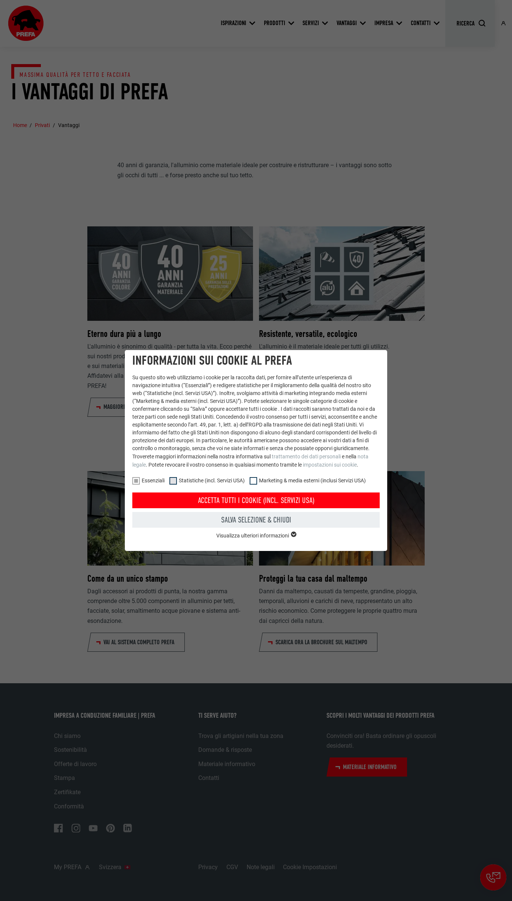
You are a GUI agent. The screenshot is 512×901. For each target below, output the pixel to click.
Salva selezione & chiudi (256, 520)
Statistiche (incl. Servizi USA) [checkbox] (212, 480)
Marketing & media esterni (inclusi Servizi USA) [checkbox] (312, 480)
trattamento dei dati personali (306, 456)
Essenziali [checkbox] (153, 480)
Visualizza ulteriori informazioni (253, 536)
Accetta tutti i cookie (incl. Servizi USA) (256, 500)
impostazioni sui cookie (330, 465)
